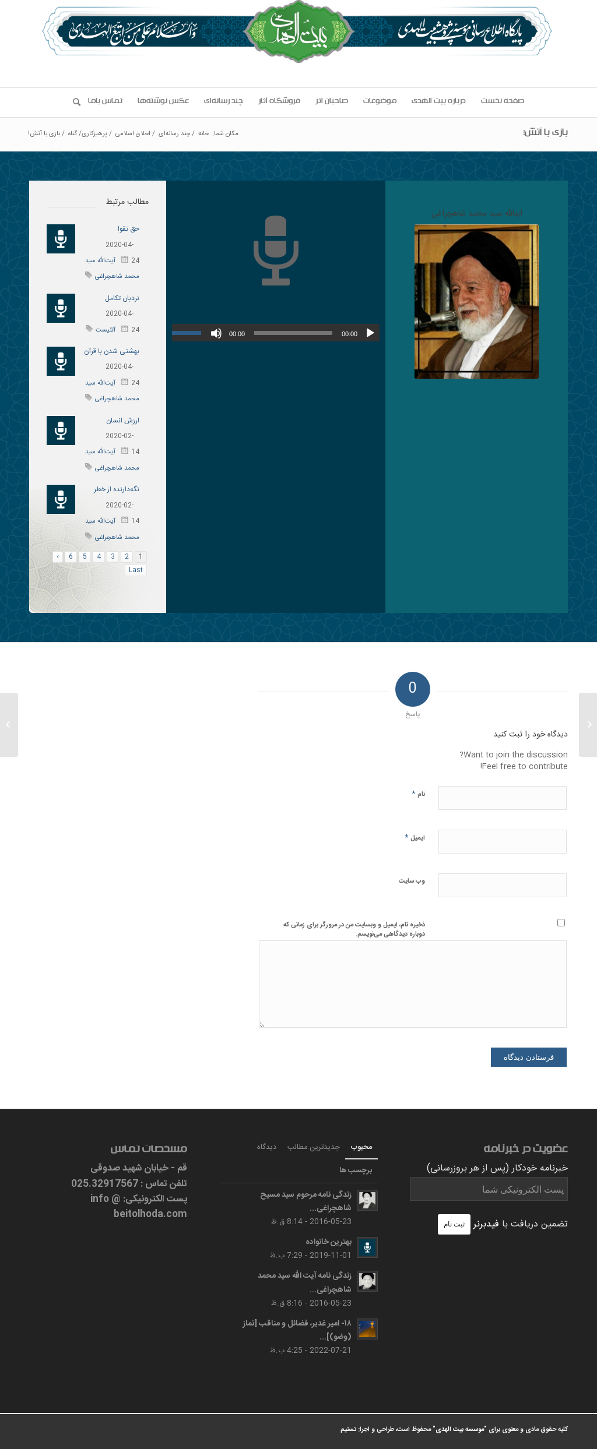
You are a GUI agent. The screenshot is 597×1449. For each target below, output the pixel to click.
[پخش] (370, 333)
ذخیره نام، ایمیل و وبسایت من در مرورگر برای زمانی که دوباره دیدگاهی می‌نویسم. (354, 930)
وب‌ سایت (412, 881)
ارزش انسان (122, 420)
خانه (203, 134)
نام (418, 794)
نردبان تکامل (122, 298)
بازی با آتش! (545, 134)
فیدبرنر (486, 1224)
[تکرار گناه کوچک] (588, 725)
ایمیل (415, 837)
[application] (276, 332)
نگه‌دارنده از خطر (116, 489)
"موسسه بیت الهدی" (460, 1430)
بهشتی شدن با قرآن (111, 351)
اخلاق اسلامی (132, 134)
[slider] (189, 332)
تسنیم (348, 1430)
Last (136, 570)
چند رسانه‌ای (174, 134)
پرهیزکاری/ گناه (87, 134)
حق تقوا (128, 229)
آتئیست (105, 330)
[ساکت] (216, 333)
